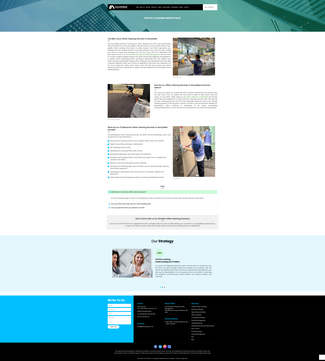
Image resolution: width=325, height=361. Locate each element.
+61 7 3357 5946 (142, 308)
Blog (192, 339)
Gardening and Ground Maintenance (202, 326)
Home (137, 7)
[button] (160, 287)
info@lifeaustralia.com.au (145, 326)
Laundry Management (198, 334)
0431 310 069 (151, 314)
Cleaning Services (197, 323)
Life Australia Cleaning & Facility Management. (143, 54)
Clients (160, 7)
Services (148, 7)
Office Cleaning (196, 315)
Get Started (209, 7)
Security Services (196, 331)
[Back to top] (321, 357)
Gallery (181, 7)
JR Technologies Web (182, 358)
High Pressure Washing (198, 312)
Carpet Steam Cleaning (199, 306)
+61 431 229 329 (142, 314)
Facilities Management (198, 320)
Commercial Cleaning (198, 317)
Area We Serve (166, 7)
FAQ (192, 337)
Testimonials (174, 7)
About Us (142, 7)
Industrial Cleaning (197, 309)
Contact (186, 7)
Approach (154, 7)
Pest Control (195, 328)
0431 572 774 (152, 308)
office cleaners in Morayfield (197, 97)
